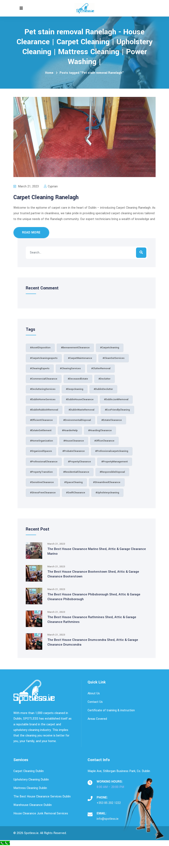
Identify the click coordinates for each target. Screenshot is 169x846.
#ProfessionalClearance (44, 461)
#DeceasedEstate (78, 379)
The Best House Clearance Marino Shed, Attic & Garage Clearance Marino (96, 551)
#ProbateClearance (73, 451)
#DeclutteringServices (42, 389)
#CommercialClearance (43, 379)
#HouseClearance (73, 441)
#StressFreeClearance (43, 492)
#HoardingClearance (100, 430)
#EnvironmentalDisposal (77, 420)
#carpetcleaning (109, 347)
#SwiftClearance (75, 492)
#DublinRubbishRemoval (44, 410)
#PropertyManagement (114, 461)
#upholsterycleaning (107, 492)
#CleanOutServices (113, 358)
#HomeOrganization (41, 441)
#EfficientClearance (41, 420)
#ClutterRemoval (100, 368)
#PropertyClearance (79, 461)
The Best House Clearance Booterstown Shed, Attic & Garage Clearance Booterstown (93, 574)
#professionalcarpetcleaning (111, 451)
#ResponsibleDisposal (112, 472)
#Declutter (104, 379)
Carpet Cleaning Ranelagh (46, 197)
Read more (31, 232)
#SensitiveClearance (42, 482)
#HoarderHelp (70, 430)
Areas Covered (97, 719)
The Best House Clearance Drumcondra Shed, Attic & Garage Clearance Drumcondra (92, 642)
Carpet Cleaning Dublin (28, 771)
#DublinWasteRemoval (81, 410)
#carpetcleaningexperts (44, 358)
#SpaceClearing (73, 482)
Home (49, 73)
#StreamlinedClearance (106, 482)
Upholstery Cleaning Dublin (31, 779)
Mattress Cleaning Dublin (30, 788)
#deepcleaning (74, 389)
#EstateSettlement (41, 430)
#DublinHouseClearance (80, 399)
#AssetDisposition (40, 347)
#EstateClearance (111, 420)
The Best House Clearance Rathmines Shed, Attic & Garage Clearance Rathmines (91, 619)
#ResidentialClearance (76, 472)
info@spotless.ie (108, 819)
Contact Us (95, 702)
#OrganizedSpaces (41, 451)
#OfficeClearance (104, 441)
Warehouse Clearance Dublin (32, 805)
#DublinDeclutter (103, 389)
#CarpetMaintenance (80, 358)
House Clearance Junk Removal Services (40, 813)
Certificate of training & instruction (111, 710)
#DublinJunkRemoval (116, 399)
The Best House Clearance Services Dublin (42, 796)
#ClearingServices (70, 368)
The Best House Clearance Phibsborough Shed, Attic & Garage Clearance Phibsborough (93, 596)
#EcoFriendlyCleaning (117, 410)
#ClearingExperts (39, 368)
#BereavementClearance (75, 347)
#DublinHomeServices (42, 399)
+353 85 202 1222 (109, 803)
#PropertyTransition (41, 472)
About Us (94, 693)
